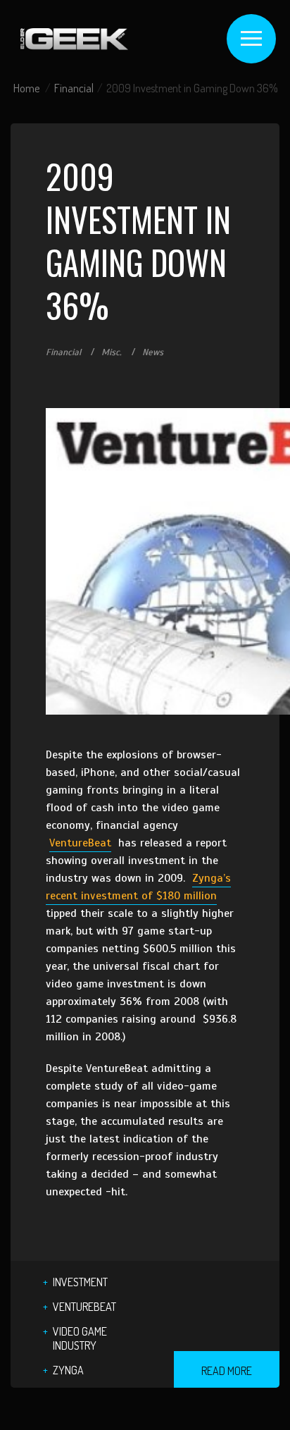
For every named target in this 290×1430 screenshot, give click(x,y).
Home (26, 88)
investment (80, 1282)
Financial (74, 88)
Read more (226, 1371)
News (152, 352)
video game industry (80, 1338)
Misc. (111, 352)
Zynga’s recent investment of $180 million (138, 887)
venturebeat (84, 1307)
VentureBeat (80, 843)
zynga (68, 1370)
